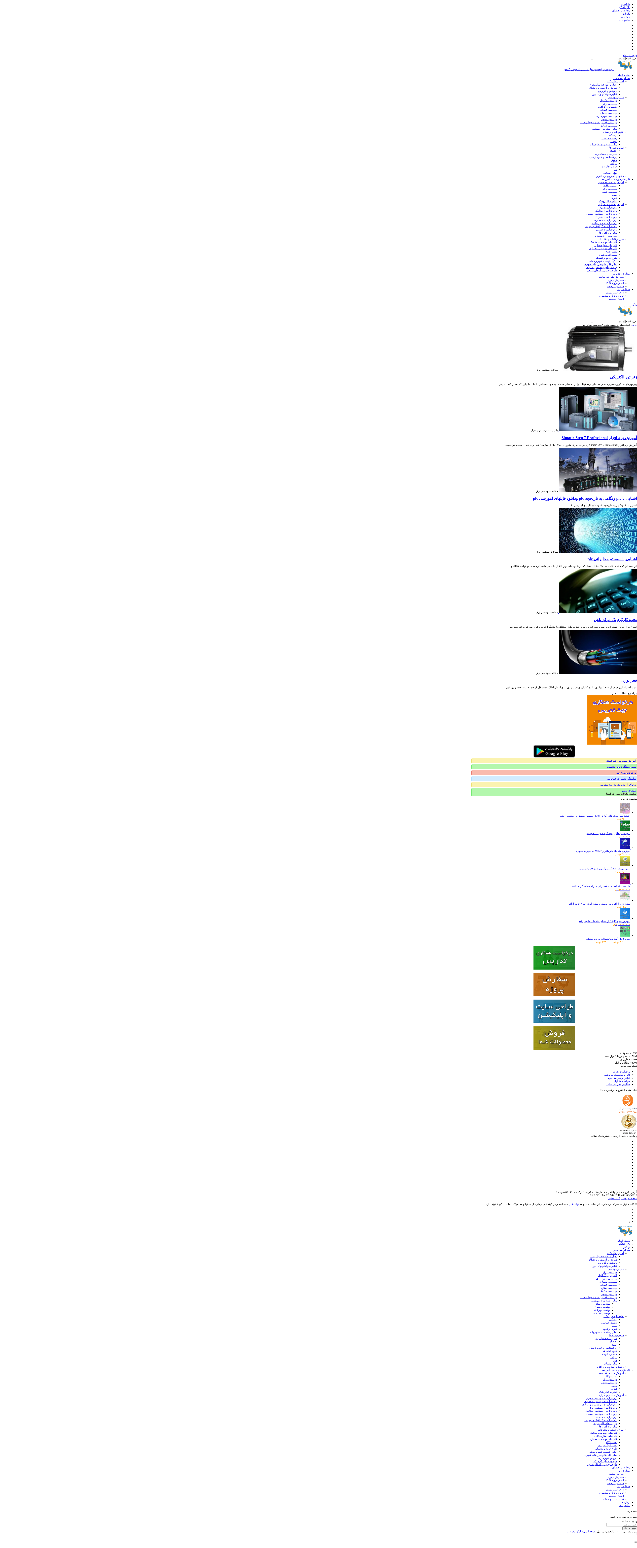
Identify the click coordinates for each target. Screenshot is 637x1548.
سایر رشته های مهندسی (604, 128)
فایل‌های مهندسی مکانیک (603, 242)
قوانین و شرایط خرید (619, 1077)
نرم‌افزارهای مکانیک (606, 210)
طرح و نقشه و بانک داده (611, 239)
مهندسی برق (610, 103)
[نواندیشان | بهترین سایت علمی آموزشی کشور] (625, 315)
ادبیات (613, 163)
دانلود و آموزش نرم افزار (610, 176)
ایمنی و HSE (610, 185)
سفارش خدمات (621, 273)
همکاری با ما (623, 289)
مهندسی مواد (603, 1303)
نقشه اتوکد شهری (607, 254)
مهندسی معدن (602, 1306)
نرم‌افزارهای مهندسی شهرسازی (599, 1404)
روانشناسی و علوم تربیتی (603, 157)
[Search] (592, 59)
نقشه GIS (611, 251)
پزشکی (613, 135)
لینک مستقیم (615, 1198)
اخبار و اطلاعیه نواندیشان (603, 84)
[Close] (635, 1532)
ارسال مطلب (616, 298)
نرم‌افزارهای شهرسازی (604, 223)
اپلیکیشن (625, 4)
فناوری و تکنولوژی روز (604, 94)
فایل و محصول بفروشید (617, 1074)
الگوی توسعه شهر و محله (603, 261)
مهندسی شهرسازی (606, 116)
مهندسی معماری (608, 113)
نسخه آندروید (629, 1198)
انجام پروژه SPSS (614, 283)
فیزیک (613, 198)
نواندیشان (573, 1204)
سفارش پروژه (616, 280)
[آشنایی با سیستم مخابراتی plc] (597, 551)
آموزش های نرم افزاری (611, 204)
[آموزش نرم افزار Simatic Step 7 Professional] (597, 430)
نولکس (626, 1247)
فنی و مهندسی (616, 97)
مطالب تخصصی (621, 78)
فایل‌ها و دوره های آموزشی (615, 179)
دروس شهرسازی (607, 1458)
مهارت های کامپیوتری (605, 1423)
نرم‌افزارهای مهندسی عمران (601, 1398)
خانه (634, 324)
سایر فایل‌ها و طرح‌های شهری (600, 264)
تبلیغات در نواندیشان (613, 1499)
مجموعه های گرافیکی (605, 1461)
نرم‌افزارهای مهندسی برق (603, 1407)
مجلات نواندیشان (621, 10)
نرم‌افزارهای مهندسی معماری (600, 1401)
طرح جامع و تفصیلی (606, 257)
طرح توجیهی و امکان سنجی (602, 270)
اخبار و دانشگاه (615, 81)
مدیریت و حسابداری (606, 154)
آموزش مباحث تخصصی (611, 182)
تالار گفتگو (624, 7)
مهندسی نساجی (601, 1313)
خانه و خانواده (609, 166)
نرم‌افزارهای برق (608, 207)
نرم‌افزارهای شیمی (606, 229)
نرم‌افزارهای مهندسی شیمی (601, 213)
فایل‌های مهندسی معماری (603, 248)
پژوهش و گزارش (607, 91)
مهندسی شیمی (609, 119)
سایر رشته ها (616, 147)
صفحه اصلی (623, 75)
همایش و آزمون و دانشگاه (603, 87)
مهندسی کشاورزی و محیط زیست (598, 122)
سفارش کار (623, 1470)
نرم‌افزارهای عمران (606, 217)
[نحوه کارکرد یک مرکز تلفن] (597, 612)
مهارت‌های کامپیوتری (605, 235)
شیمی (613, 141)
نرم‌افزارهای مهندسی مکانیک (601, 1410)
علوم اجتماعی (609, 1351)
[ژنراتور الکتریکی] (597, 369)
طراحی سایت (616, 1473)
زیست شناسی (609, 138)
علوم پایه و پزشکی (613, 131)
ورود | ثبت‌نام (630, 55)
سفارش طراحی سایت (611, 276)
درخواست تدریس (614, 292)
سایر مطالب (610, 172)
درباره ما (625, 16)
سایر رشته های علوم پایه (603, 144)
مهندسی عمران (608, 109)
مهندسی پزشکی (601, 1310)
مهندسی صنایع (609, 125)
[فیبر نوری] (597, 673)
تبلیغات (626, 13)
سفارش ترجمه (615, 286)
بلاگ (634, 304)
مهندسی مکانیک (608, 100)
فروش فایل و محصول (611, 295)
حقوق (614, 160)
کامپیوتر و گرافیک (607, 106)
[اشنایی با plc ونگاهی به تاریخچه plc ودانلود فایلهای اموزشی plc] (597, 491)
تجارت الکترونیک (608, 201)
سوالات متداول (622, 1081)
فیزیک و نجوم (609, 1328)
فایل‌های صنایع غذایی (605, 245)
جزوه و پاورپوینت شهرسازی (601, 267)
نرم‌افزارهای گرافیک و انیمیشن (600, 226)
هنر (615, 169)
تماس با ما (624, 20)
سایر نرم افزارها (608, 232)
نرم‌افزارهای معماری (605, 220)
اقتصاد (613, 150)
